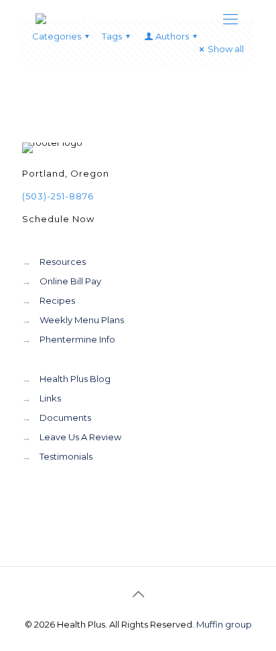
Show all (226, 48)
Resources (63, 261)
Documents (65, 417)
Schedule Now (58, 218)
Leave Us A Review (80, 437)
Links (50, 398)
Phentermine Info (77, 339)
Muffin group (224, 624)
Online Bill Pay (70, 281)
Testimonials (66, 456)
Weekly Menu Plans (82, 319)
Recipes (57, 300)
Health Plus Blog (75, 378)
